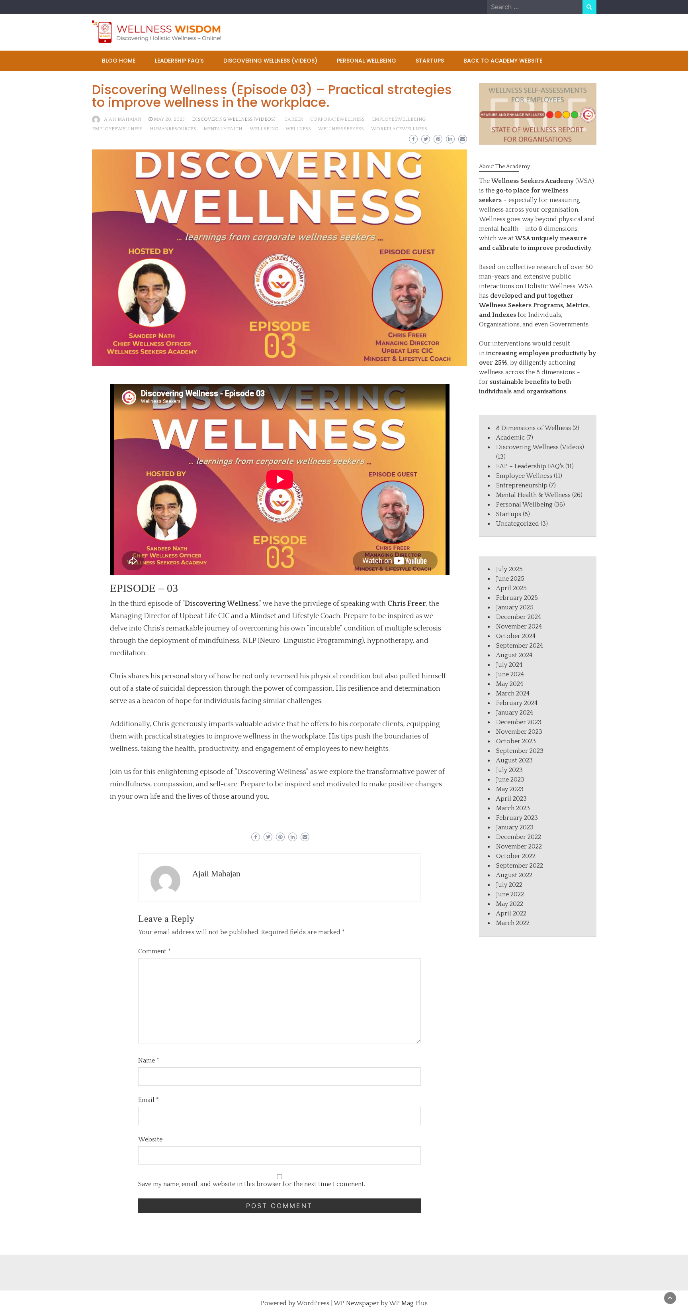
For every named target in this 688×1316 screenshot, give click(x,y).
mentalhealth (222, 129)
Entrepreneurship (521, 485)
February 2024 (517, 703)
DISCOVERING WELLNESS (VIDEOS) (270, 61)
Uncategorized (517, 523)
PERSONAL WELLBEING (366, 61)
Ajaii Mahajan (122, 119)
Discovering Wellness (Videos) (233, 119)
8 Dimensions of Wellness (533, 428)
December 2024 (518, 617)
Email (148, 1100)
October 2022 (516, 856)
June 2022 (510, 894)
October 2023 (516, 741)
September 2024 (519, 645)
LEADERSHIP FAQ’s (179, 61)
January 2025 (515, 607)
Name (148, 1060)
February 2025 (517, 597)
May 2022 (509, 903)
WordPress (313, 1303)
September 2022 (519, 865)
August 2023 (514, 760)
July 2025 (509, 569)
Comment (154, 951)
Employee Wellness (524, 475)
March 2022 (513, 923)
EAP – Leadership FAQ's (530, 466)
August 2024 (514, 655)
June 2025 (510, 578)
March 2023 (513, 808)
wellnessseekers (341, 129)
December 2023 (518, 722)
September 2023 (519, 750)
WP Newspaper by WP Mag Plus (381, 1303)
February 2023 (517, 817)
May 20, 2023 (169, 119)
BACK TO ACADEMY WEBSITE (502, 61)
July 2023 (509, 770)
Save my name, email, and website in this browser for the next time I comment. (251, 1184)
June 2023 (510, 779)
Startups (508, 514)
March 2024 (513, 693)
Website (150, 1139)
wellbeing (264, 129)
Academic (510, 437)
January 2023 (515, 827)
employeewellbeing (399, 119)
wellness (298, 129)
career (293, 119)
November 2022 (519, 846)
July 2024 (509, 664)
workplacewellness (399, 129)
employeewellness (117, 129)
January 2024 (514, 712)
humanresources (173, 129)
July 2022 (509, 884)
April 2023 (511, 798)
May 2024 (509, 683)
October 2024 (516, 636)
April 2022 (511, 913)
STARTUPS (430, 61)
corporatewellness (337, 119)
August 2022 (514, 875)
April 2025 (511, 588)
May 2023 (510, 789)
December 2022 (518, 837)
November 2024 (519, 626)
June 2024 (510, 674)
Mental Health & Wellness (533, 495)
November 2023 (519, 731)
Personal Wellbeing (524, 504)
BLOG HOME (118, 61)
